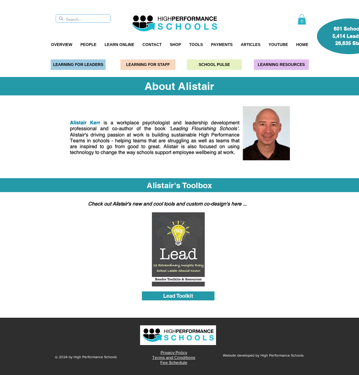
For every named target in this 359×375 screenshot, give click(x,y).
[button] (302, 19)
